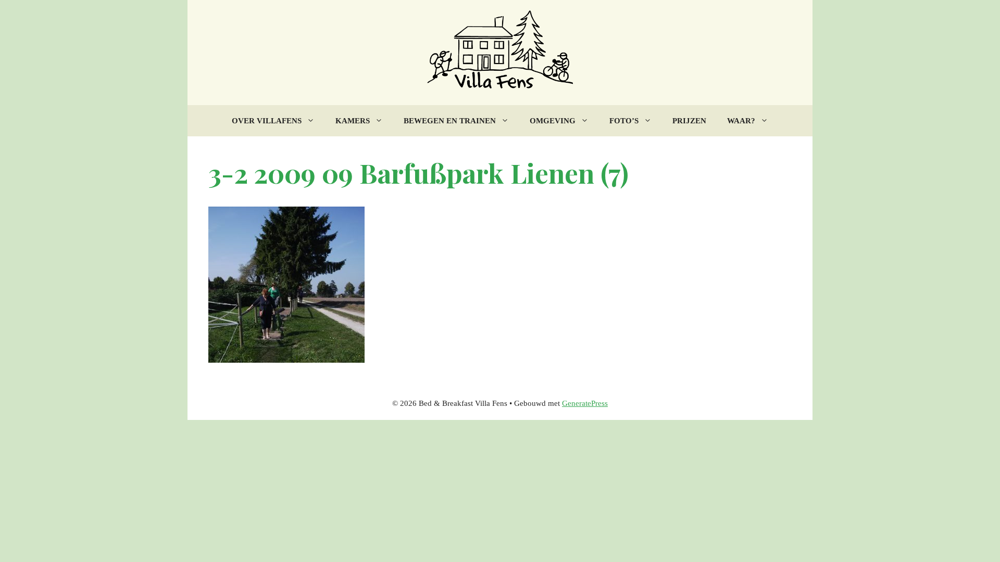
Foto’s (624, 121)
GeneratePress (585, 403)
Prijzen (689, 121)
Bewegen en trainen (450, 121)
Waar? (741, 121)
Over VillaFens (267, 121)
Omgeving (553, 121)
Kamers (352, 121)
